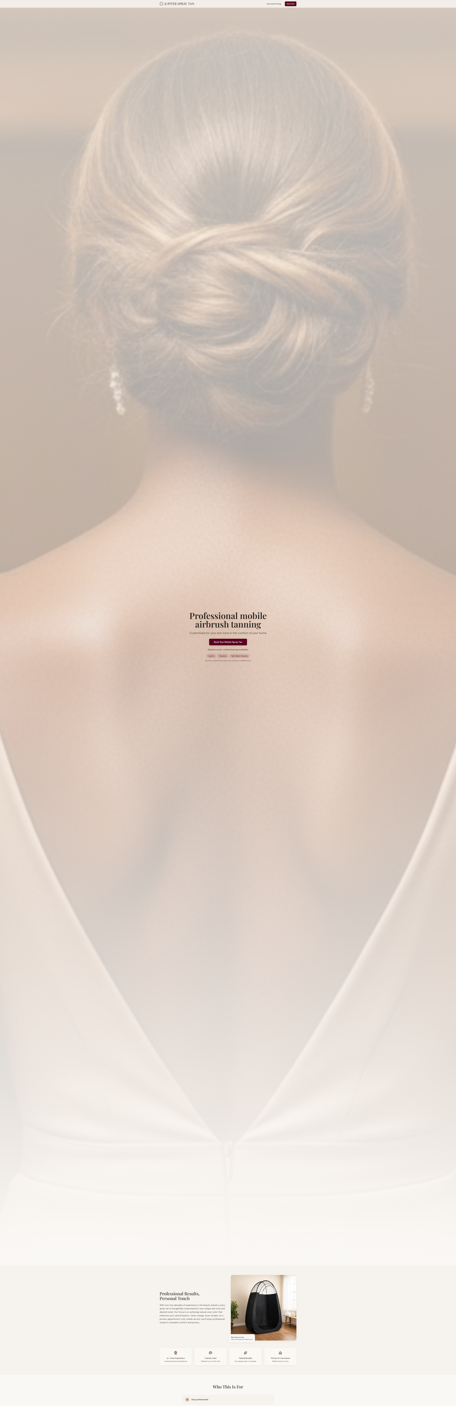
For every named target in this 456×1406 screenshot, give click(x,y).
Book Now (290, 4)
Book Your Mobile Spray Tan (228, 642)
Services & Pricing (274, 4)
